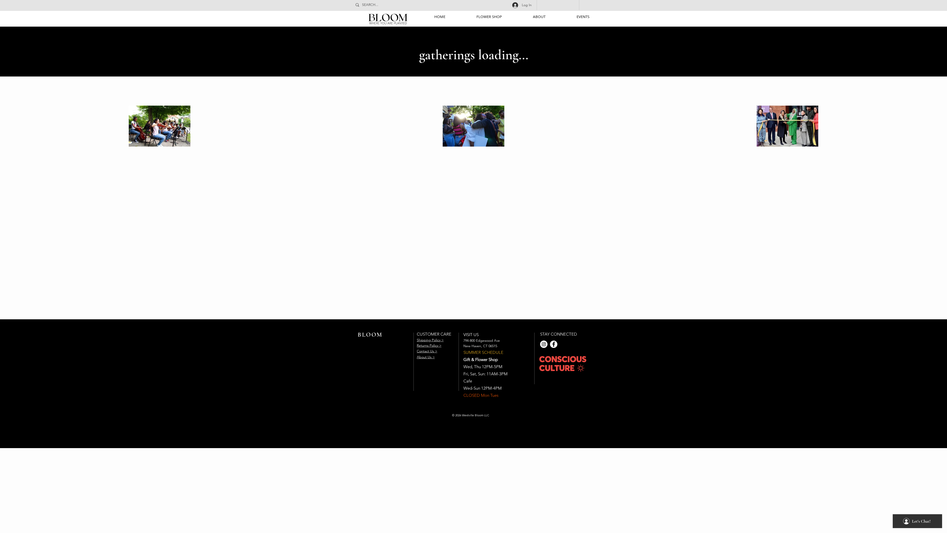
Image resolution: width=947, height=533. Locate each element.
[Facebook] (553, 344)
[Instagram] (543, 344)
